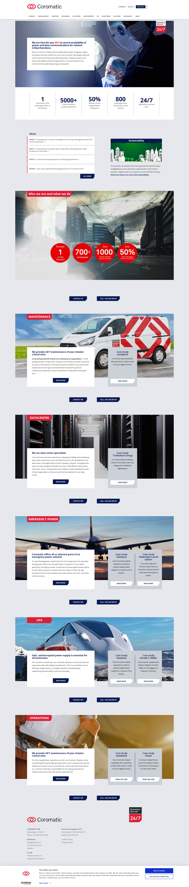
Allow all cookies (159, 871)
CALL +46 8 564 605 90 (108, 299)
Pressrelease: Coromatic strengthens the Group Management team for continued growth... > (61, 140)
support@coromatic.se (35, 858)
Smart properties (88, 16)
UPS (98, 16)
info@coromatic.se (34, 855)
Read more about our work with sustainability (130, 175)
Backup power (106, 16)
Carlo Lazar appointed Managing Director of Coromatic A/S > (56, 169)
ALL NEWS (87, 176)
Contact (122, 7)
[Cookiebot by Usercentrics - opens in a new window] (26, 883)
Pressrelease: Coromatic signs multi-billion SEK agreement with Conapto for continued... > (58, 150)
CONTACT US (78, 299)
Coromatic (32, 16)
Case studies (117, 16)
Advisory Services (43, 16)
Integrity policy (67, 842)
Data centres (77, 16)
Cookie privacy (67, 839)
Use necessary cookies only (159, 876)
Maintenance (66, 16)
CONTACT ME (78, 400)
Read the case (121, 779)
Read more (60, 380)
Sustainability (128, 16)
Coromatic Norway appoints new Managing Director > (54, 159)
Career (137, 16)
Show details (43, 883)
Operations (55, 16)
